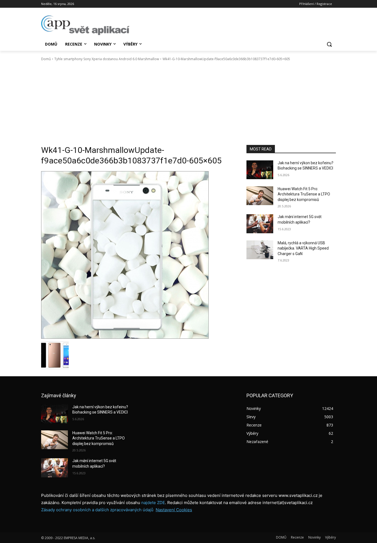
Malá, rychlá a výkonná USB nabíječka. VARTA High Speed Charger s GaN (303, 248)
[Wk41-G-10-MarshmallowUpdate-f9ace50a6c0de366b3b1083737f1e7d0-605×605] (137, 255)
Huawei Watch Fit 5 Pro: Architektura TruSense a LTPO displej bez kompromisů (304, 194)
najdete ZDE (153, 502)
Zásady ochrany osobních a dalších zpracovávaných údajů (97, 509)
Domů (46, 59)
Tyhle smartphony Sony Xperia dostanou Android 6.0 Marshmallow (106, 59)
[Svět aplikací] (85, 25)
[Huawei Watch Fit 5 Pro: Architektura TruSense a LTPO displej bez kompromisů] (259, 195)
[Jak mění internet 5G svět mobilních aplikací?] (259, 223)
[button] (329, 44)
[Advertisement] (188, 103)
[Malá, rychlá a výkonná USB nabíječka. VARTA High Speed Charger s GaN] (259, 249)
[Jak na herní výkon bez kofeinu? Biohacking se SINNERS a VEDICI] (259, 169)
